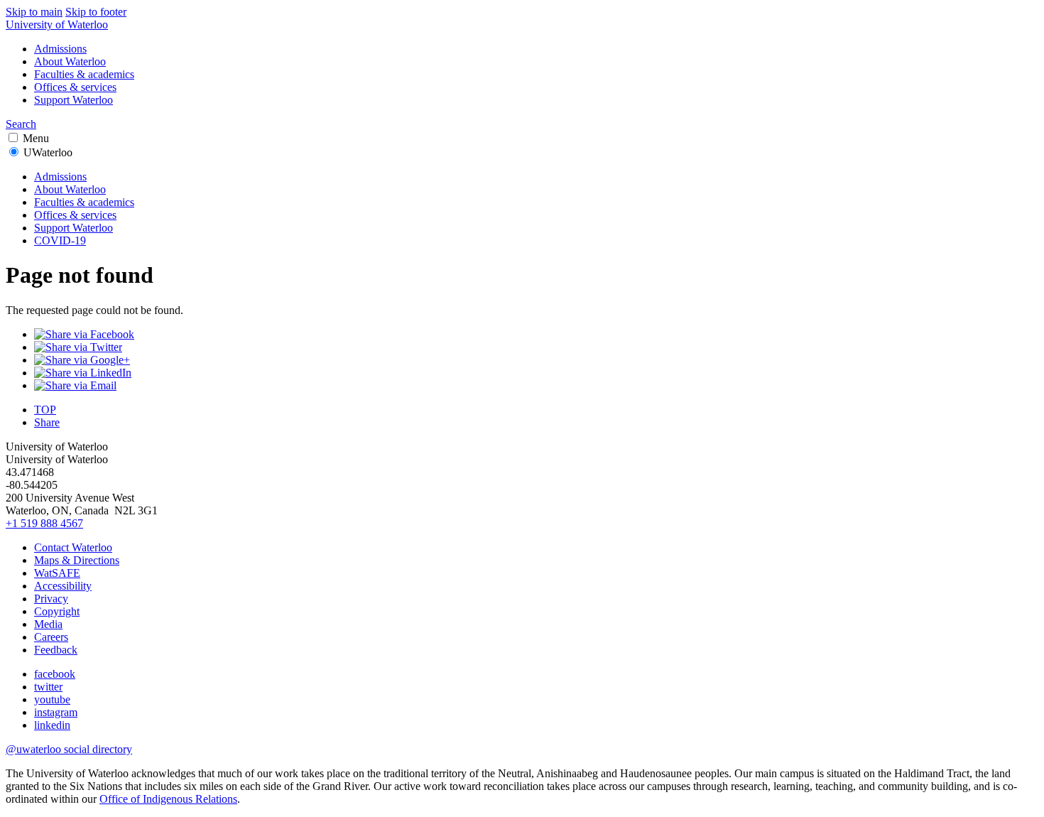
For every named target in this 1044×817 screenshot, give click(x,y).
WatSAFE (57, 573)
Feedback (55, 650)
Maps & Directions (76, 560)
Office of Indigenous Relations (168, 799)
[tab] (522, 196)
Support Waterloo (73, 100)
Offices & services (75, 87)
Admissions (60, 49)
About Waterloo (70, 61)
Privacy (51, 599)
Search (21, 124)
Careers (51, 637)
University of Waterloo (57, 24)
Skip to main (34, 12)
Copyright (57, 611)
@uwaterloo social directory (69, 749)
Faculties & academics (84, 74)
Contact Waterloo (73, 547)
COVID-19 (60, 240)
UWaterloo (47, 152)
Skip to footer (95, 12)
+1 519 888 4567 (44, 523)
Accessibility (63, 586)
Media (48, 624)
